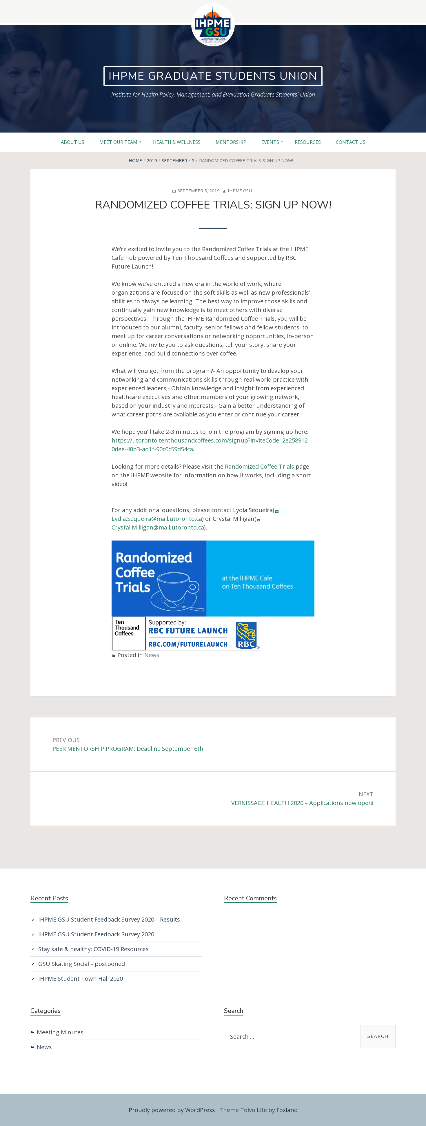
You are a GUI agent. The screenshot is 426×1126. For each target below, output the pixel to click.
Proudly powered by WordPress (172, 1110)
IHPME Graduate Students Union (213, 76)
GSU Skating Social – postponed (81, 964)
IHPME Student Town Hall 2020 (80, 978)
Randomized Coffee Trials (259, 466)
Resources (308, 142)
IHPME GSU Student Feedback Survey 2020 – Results (109, 919)
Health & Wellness (177, 142)
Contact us (350, 142)
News (151, 655)
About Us (72, 142)
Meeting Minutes (60, 1032)
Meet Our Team (118, 142)
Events (270, 142)
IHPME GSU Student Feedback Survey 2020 (96, 934)
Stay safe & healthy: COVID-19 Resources (93, 949)
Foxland (287, 1110)
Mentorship (231, 142)
